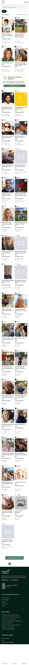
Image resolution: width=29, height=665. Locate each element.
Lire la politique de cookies (6, 658)
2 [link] (12, 563)
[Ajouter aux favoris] (12, 21)
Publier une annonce (14, 85)
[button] (26, 14)
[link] (22, 563)
